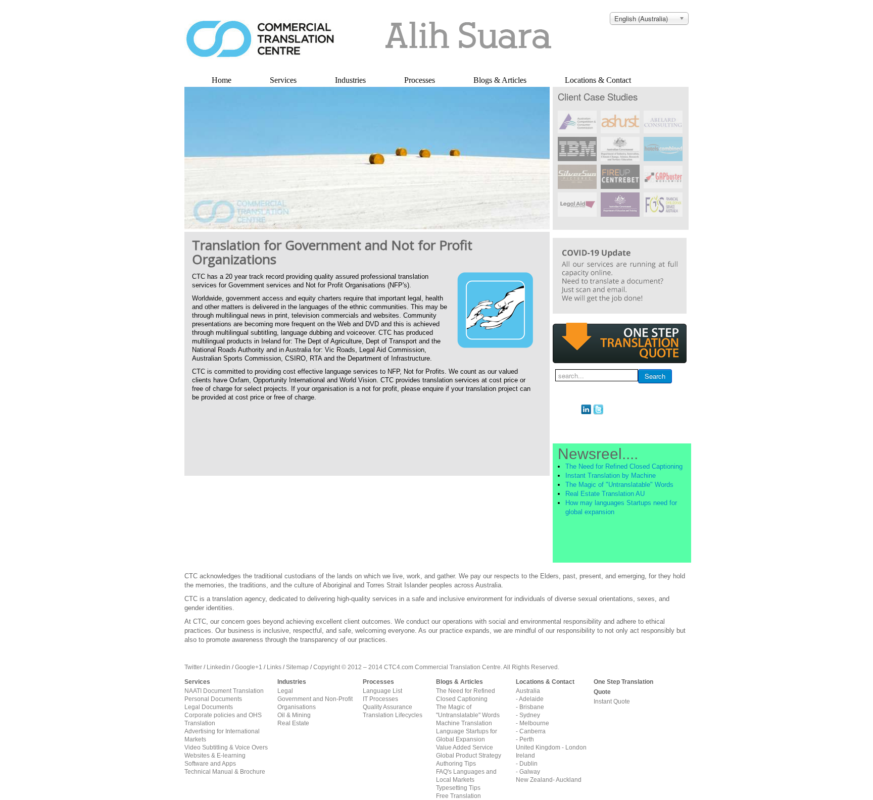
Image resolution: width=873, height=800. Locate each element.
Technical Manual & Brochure (224, 771)
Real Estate (293, 723)
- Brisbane (530, 707)
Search (655, 376)
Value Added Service (464, 747)
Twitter (193, 667)
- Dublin (527, 763)
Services (283, 80)
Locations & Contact (598, 80)
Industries (350, 80)
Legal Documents (208, 707)
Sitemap (297, 667)
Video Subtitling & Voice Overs (226, 747)
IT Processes (380, 699)
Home (221, 80)
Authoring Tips (456, 763)
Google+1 (248, 667)
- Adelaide (530, 699)
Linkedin (218, 667)
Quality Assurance (387, 707)
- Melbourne (532, 723)
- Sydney (528, 715)
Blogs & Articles (499, 80)
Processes (419, 80)
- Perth (525, 739)
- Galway (528, 771)
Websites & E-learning (215, 755)
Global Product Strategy (468, 755)
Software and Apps (210, 763)
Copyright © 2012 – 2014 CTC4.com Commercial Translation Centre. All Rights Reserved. (436, 667)
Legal (285, 690)
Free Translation (458, 795)
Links (274, 667)
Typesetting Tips (458, 787)
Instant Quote (612, 701)
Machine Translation (464, 723)
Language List (382, 690)
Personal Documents (213, 699)
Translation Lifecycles (392, 715)
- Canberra (531, 731)
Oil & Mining (294, 715)
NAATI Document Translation (224, 690)
